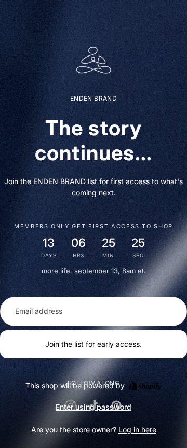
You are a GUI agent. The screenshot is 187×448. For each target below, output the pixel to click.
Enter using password (93, 406)
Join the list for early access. (93, 344)
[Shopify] (145, 385)
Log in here (137, 429)
